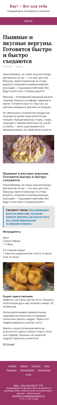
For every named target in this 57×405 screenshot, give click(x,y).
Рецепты (19, 66)
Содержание (44, 370)
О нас (28, 374)
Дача (46, 366)
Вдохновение (27, 370)
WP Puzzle (33, 398)
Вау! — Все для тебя (28, 6)
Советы (24, 366)
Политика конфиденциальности (28, 395)
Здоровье (12, 370)
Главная (12, 366)
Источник (9, 344)
